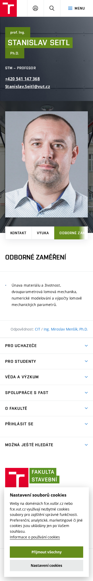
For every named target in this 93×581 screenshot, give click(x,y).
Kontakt (18, 233)
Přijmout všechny (47, 552)
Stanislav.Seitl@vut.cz (27, 86)
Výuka (43, 233)
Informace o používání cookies (35, 537)
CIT (38, 329)
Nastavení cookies (46, 565)
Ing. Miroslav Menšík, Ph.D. (66, 329)
